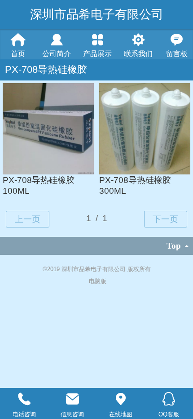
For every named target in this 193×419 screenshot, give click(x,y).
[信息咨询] (72, 399)
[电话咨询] (24, 399)
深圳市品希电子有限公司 (96, 14)
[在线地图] (120, 399)
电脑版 (97, 281)
